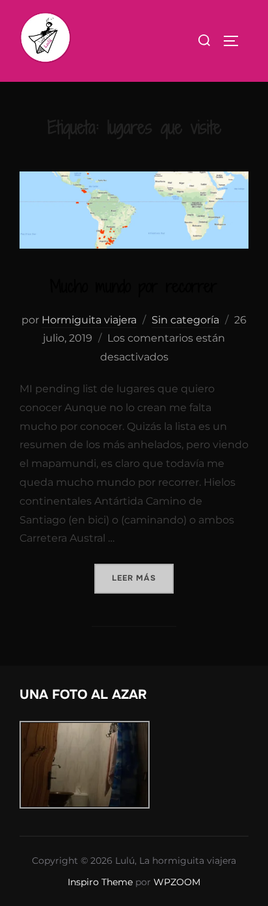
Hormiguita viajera (89, 320)
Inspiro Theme (100, 882)
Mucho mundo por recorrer (133, 286)
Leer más (143, 577)
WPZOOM (177, 882)
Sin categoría (185, 320)
